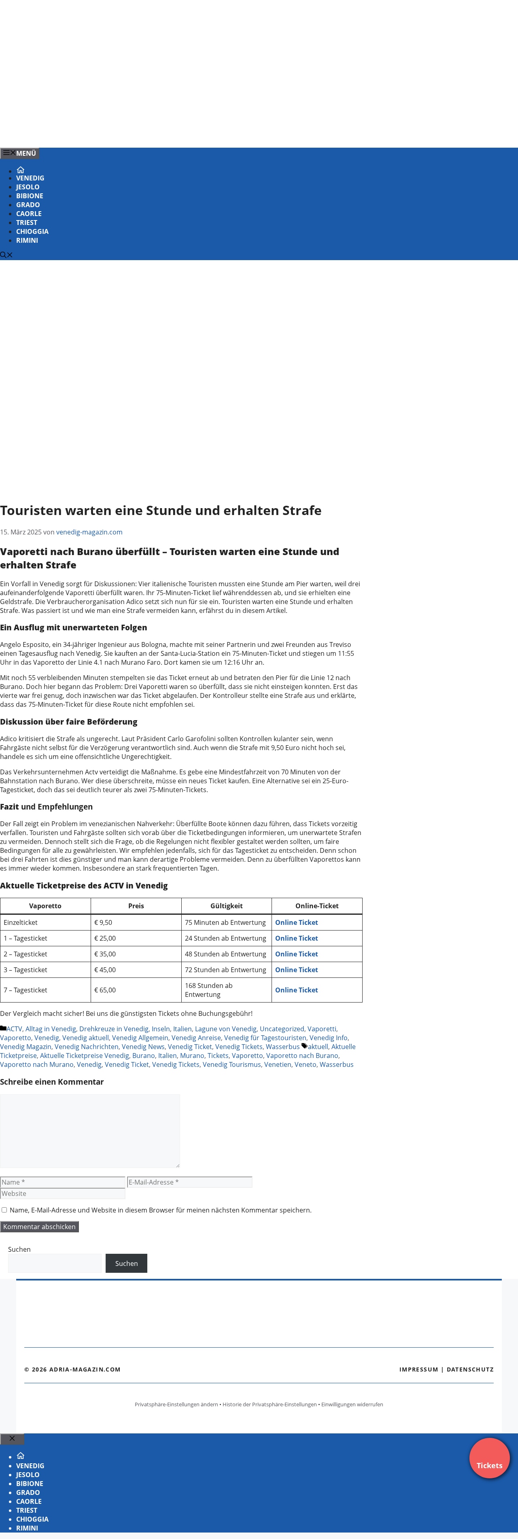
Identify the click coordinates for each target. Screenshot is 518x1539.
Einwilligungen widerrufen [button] (352, 1404)
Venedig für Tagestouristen (265, 1037)
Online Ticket (296, 990)
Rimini (27, 240)
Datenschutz (470, 1369)
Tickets (218, 1055)
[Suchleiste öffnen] (6, 255)
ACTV (14, 1028)
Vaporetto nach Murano (37, 1064)
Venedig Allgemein (140, 1037)
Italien (182, 1028)
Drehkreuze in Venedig (114, 1028)
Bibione (29, 195)
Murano (192, 1055)
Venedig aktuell (85, 1037)
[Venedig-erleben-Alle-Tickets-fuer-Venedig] (163, 132)
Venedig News (143, 1046)
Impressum (419, 1369)
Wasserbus (283, 1046)
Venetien (277, 1064)
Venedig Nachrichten (87, 1046)
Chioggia (32, 231)
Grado (28, 204)
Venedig (30, 178)
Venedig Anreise (196, 1037)
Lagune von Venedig (226, 1028)
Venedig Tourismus (232, 1064)
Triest (26, 222)
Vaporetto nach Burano (302, 1055)
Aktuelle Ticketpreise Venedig (84, 1055)
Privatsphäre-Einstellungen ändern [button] (176, 1404)
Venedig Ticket (190, 1046)
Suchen (19, 1249)
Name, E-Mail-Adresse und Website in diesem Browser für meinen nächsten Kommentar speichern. (161, 1210)
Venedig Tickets (239, 1046)
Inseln (161, 1028)
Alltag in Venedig (50, 1028)
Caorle (29, 213)
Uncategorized (282, 1028)
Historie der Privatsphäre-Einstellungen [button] (270, 1404)
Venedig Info (329, 1037)
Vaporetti (322, 1028)
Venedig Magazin (25, 1046)
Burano (143, 1055)
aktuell (318, 1046)
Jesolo (28, 186)
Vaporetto (15, 1037)
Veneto (305, 1064)
